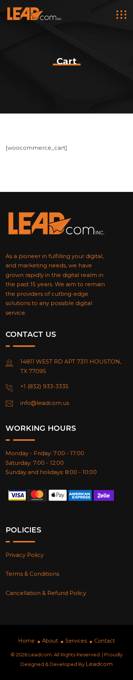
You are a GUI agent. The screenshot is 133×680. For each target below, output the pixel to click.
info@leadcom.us (44, 402)
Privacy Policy (25, 554)
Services (76, 640)
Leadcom (99, 663)
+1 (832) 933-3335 (44, 386)
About (50, 640)
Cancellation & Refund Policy (46, 592)
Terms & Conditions (32, 573)
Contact (104, 640)
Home (26, 640)
